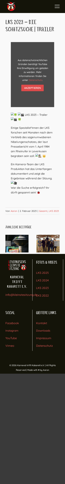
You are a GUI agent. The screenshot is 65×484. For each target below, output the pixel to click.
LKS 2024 (42, 280)
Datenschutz (35, 80)
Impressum (43, 338)
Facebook (12, 323)
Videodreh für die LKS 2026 (48, 243)
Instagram (11, 330)
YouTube (11, 338)
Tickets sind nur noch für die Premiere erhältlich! (17, 243)
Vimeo (9, 345)
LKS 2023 (54, 210)
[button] (8, 243)
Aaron (14, 210)
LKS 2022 (42, 295)
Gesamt (43, 210)
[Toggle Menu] (57, 6)
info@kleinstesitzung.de (21, 295)
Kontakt (41, 323)
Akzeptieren (32, 88)
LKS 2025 (42, 273)
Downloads (43, 330)
